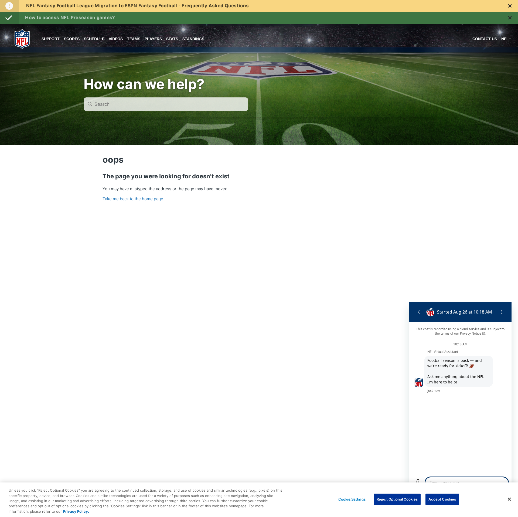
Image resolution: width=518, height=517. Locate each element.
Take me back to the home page (133, 198)
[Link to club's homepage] (22, 39)
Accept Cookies (442, 499)
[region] (259, 499)
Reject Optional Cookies (397, 499)
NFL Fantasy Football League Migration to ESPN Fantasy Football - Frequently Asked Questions (137, 5)
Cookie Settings (352, 499)
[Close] (509, 499)
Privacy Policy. (76, 511)
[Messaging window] (460, 396)
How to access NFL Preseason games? (70, 17)
